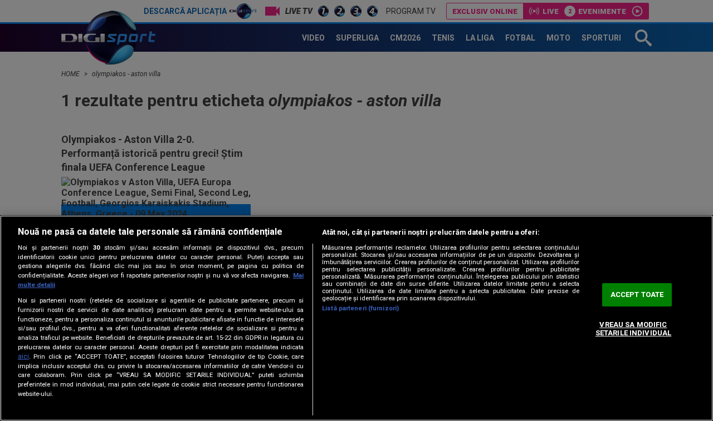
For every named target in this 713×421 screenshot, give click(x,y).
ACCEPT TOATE (637, 294)
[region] (356, 318)
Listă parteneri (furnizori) (360, 308)
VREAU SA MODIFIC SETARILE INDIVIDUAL (633, 329)
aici (23, 356)
